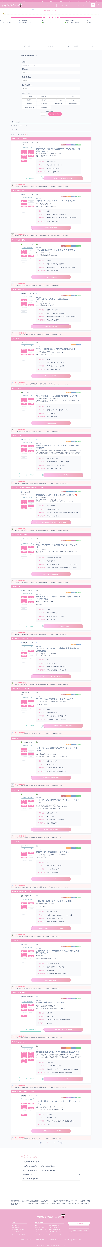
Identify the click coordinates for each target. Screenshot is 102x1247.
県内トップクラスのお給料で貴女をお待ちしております (58, 545)
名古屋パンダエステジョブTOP (80, 1231)
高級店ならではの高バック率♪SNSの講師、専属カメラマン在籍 (58, 597)
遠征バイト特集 (64, 5)
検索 (26, 93)
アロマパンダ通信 (77, 1239)
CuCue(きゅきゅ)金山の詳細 (51, 227)
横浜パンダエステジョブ (40, 1230)
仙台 (51, 1)
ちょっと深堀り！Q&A (17, 1232)
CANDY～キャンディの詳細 (63, 1079)
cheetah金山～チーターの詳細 (50, 777)
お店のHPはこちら (27, 147)
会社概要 (29, 1239)
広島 (70, 1)
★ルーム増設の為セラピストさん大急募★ (54, 698)
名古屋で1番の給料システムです (50, 1002)
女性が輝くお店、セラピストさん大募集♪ (54, 900)
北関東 (97, 1)
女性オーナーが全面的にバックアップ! (53, 851)
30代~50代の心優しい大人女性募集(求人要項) (56, 348)
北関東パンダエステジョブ (55, 1234)
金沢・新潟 (88, 1)
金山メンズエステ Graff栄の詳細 (51, 574)
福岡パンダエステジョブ (54, 1225)
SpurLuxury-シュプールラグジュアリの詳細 (50, 676)
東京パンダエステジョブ (40, 1225)
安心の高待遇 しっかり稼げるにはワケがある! (56, 395)
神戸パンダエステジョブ (54, 1230)
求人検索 (48, 5)
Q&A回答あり (31, 178)
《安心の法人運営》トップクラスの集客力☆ (55, 200)
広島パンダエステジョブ (54, 1227)
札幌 (42, 1)
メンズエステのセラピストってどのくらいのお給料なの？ (39, 1170)
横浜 (32, 1)
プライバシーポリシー (51, 1239)
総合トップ (5, 1)
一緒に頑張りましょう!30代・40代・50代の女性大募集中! (57, 446)
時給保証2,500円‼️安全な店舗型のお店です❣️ (56, 494)
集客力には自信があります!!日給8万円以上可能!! (57, 1051)
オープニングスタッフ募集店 (18, 1234)
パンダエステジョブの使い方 (31, 1162)
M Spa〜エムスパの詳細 (51, 980)
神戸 (79, 1)
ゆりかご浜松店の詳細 (50, 376)
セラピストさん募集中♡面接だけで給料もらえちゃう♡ (57, 748)
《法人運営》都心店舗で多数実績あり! (53, 299)
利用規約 (42, 1239)
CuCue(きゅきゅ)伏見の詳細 (51, 326)
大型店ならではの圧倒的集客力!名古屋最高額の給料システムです (57, 951)
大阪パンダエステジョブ (40, 1227)
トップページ (32, 5)
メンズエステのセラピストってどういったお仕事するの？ (39, 1166)
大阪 (23, 1)
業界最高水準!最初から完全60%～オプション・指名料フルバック (58, 149)
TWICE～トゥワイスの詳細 (63, 626)
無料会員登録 (80, 1223)
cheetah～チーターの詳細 (50, 829)
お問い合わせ (36, 1239)
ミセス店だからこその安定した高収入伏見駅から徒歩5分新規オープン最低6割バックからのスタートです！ (42, 186)
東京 (14, 1)
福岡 (60, 1)
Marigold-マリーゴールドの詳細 (63, 1029)
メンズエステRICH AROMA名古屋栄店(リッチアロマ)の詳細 (50, 522)
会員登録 (93, 6)
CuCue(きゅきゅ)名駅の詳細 (51, 277)
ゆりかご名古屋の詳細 (63, 475)
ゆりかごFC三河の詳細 (50, 423)
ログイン (97, 6)
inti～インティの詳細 (51, 879)
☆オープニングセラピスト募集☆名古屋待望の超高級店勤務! (57, 649)
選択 (25, 69)
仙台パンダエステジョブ (40, 1234)
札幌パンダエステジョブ (40, 1232)
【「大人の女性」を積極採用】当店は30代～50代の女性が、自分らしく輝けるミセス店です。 (39, 285)
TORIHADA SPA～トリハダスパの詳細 (63, 726)
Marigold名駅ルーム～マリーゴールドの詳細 (51, 1131)
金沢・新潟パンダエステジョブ (56, 1232)
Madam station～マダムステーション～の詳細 (50, 928)
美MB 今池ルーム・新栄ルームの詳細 (63, 178)
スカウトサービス (81, 5)
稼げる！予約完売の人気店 (18, 1230)
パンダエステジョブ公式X (64, 1239)
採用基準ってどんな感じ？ (30, 1179)
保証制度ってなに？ (28, 1174)
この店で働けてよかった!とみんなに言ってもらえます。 (58, 1101)
